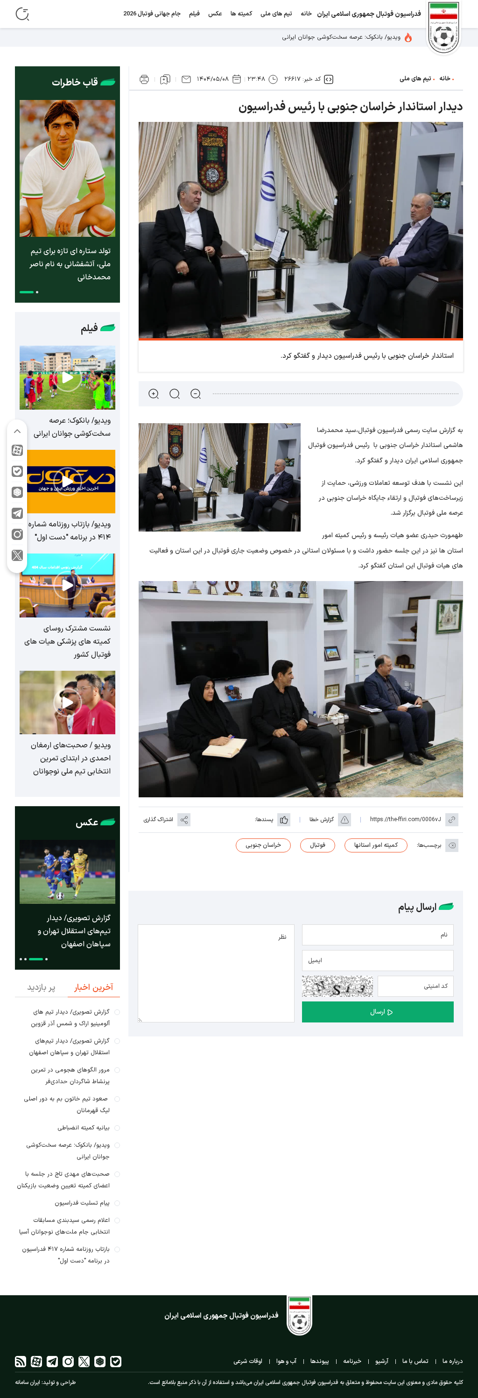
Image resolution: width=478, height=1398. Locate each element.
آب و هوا (286, 1361)
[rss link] (20, 1361)
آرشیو (381, 1361)
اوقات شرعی (247, 1361)
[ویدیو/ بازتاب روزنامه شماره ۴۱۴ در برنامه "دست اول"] (67, 482)
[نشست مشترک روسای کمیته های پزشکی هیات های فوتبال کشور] (67, 585)
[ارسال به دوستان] (186, 79)
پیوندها (319, 1361)
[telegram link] (17, 516)
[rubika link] (17, 495)
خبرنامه (352, 1361)
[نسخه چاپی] (144, 79)
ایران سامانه (27, 1382)
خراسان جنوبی (263, 845)
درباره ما (453, 1361)
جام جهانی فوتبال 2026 (152, 14)
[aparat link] (17, 453)
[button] (37, 292)
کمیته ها (241, 14)
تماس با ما (415, 1361)
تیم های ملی (276, 14)
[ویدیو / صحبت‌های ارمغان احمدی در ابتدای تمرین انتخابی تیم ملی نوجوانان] (67, 703)
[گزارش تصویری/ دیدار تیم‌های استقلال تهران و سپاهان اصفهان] (67, 872)
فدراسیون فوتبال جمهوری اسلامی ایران (369, 14)
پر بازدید (41, 987)
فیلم (194, 14)
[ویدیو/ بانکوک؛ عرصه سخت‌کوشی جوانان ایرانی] (67, 378)
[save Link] (165, 79)
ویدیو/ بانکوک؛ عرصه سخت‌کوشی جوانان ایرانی (342, 37)
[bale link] (17, 474)
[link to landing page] (443, 28)
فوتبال (317, 845)
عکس (215, 14)
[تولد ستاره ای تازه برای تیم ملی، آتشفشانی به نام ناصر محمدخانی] (67, 168)
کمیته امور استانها (376, 845)
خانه (306, 14)
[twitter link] (17, 558)
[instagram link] (17, 537)
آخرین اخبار (93, 987)
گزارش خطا (321, 820)
